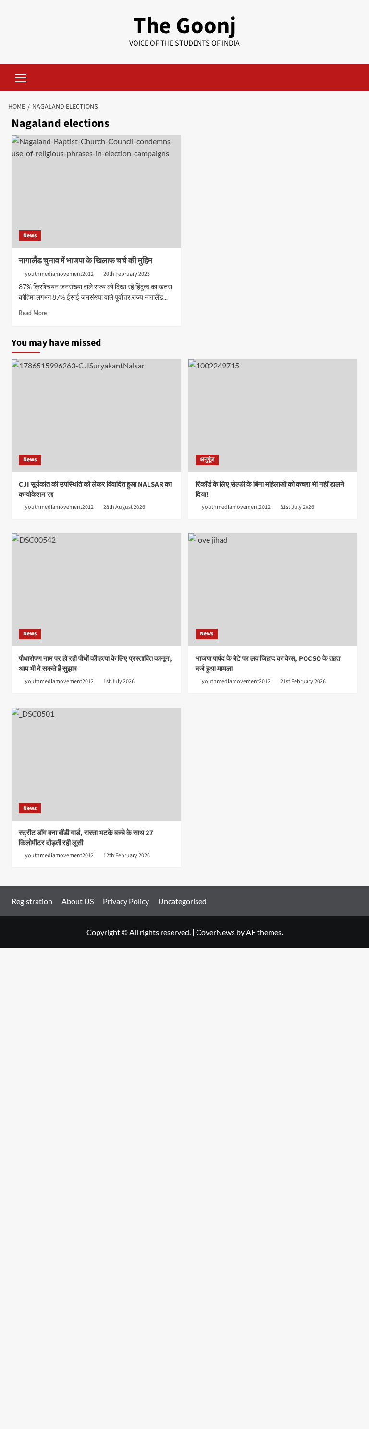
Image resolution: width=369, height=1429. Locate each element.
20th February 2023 (126, 274)
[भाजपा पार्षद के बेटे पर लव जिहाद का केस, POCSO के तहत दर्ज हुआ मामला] (273, 589)
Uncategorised (182, 901)
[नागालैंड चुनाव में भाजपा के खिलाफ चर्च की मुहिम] (96, 191)
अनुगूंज (207, 459)
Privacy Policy (126, 901)
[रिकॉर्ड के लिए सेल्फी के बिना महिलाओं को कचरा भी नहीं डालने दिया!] (273, 415)
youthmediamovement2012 (59, 274)
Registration (32, 901)
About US (78, 901)
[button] (21, 76)
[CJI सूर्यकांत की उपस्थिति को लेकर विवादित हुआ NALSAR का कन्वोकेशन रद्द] (96, 415)
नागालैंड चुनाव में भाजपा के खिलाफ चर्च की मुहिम (85, 260)
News (30, 235)
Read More (33, 313)
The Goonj (184, 26)
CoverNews (215, 931)
